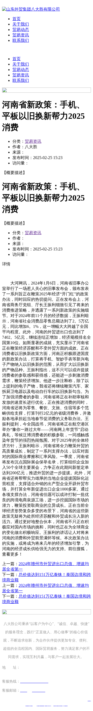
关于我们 (20, 24)
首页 (16, 19)
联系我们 (20, 40)
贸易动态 (20, 29)
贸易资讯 (20, 35)
